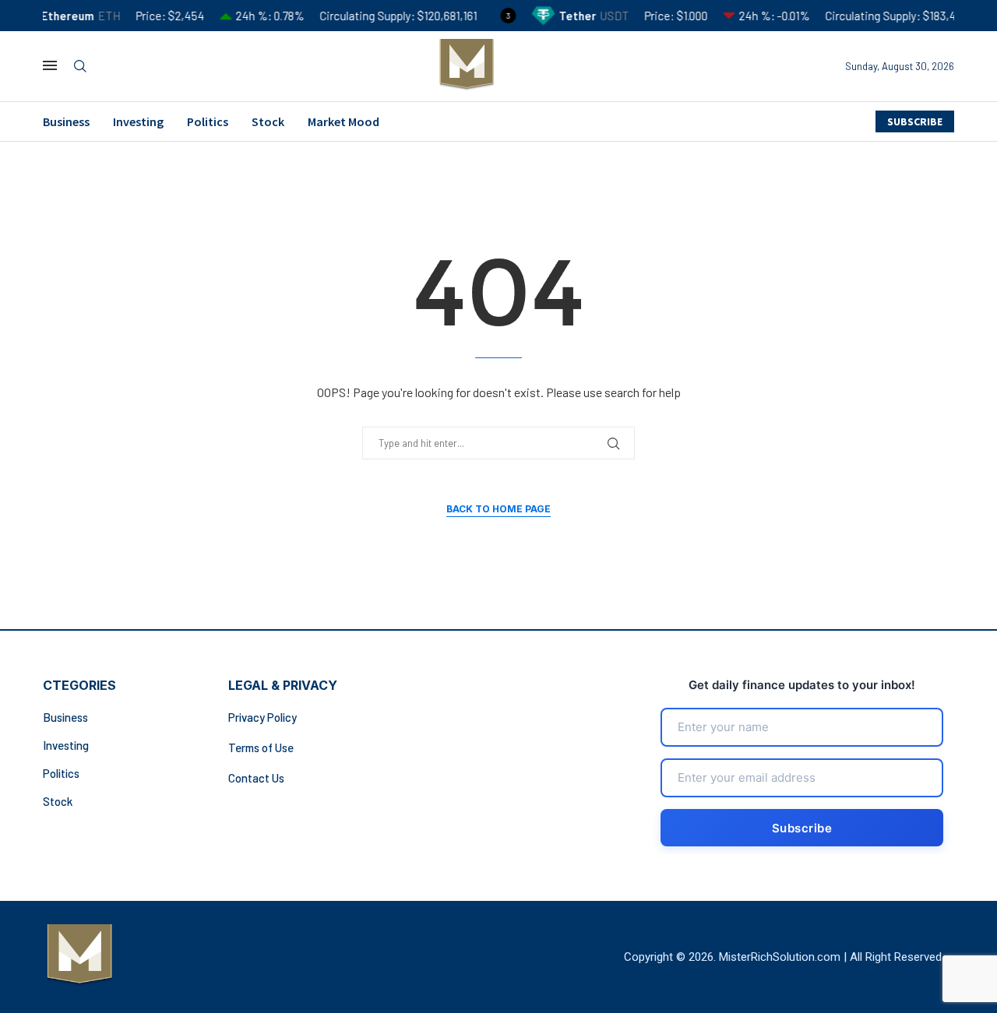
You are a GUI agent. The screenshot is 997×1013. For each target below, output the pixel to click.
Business (66, 121)
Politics (207, 121)
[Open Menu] (50, 65)
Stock (268, 121)
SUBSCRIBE (914, 121)
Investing (138, 121)
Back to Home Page (498, 509)
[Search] (80, 66)
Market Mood (343, 121)
